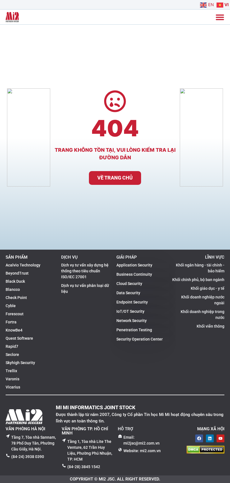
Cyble (11, 305)
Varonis (12, 379)
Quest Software (19, 338)
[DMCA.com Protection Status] (205, 452)
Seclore (12, 354)
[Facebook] (199, 438)
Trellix (11, 371)
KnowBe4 (14, 330)
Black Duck (15, 281)
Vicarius (13, 387)
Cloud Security (129, 284)
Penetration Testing (134, 330)
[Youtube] (220, 438)
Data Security (128, 293)
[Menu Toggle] (219, 17)
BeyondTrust (17, 273)
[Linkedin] (210, 438)
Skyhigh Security (20, 362)
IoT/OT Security (130, 311)
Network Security (131, 321)
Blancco (13, 289)
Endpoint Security (132, 302)
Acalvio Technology (23, 265)
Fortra (11, 322)
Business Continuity (134, 274)
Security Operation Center (139, 339)
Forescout (15, 314)
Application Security (134, 265)
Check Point (16, 297)
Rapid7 (12, 346)
